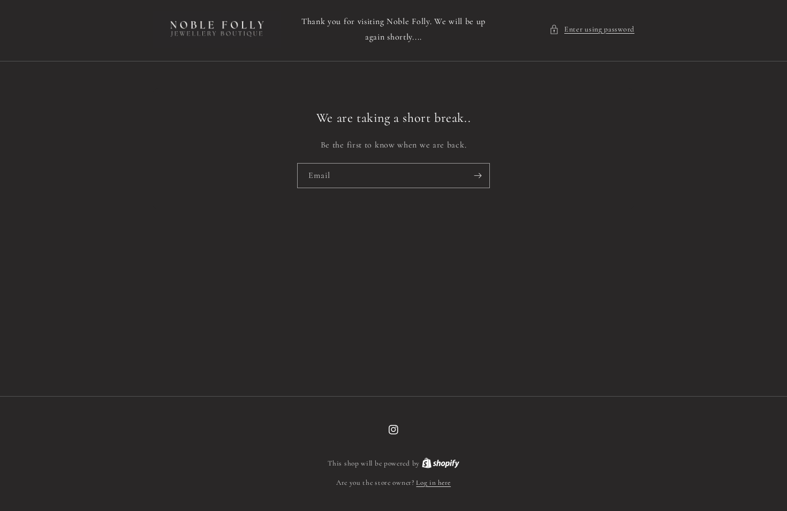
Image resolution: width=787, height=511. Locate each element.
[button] (591, 29)
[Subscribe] (477, 175)
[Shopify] (440, 463)
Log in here (433, 482)
